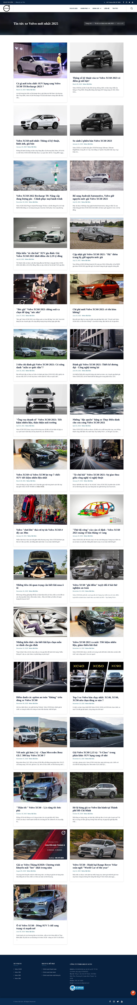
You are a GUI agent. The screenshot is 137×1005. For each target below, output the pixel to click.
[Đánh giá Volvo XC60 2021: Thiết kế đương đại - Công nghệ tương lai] (96, 344)
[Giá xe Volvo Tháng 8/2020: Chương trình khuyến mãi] (40, 844)
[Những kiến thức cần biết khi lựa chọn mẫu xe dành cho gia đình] (40, 621)
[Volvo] (40, 509)
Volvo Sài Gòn (30, 89)
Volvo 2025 (73, 8)
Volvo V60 (18, 972)
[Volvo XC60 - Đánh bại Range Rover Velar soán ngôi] (96, 844)
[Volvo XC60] (96, 564)
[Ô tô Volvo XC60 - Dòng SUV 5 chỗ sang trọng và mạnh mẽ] (40, 902)
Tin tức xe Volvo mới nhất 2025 (104, 23)
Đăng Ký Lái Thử (20, 2)
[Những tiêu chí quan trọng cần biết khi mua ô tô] (40, 564)
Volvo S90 (18, 975)
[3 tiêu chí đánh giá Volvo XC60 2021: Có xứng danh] (40, 344)
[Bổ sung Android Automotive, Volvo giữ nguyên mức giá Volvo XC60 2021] (96, 175)
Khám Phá (84, 8)
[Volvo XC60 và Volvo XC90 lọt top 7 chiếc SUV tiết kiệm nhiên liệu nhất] (40, 454)
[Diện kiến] (40, 232)
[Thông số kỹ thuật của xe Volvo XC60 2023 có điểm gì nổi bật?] (96, 57)
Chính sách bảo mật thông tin (51, 975)
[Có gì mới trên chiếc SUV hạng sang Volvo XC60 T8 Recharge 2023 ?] (40, 60)
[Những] (96, 399)
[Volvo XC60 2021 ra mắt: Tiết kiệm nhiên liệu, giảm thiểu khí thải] (96, 621)
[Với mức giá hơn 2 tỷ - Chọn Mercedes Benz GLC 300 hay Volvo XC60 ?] (40, 732)
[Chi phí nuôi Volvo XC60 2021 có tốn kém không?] (96, 289)
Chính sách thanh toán (49, 969)
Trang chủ (88, 23)
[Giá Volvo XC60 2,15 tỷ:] (96, 732)
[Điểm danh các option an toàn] (40, 677)
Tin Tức (115, 8)
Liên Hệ (106, 8)
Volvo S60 (18, 978)
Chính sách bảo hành (49, 972)
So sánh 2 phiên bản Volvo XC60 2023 (92, 140)
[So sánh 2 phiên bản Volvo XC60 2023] (96, 120)
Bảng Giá (96, 8)
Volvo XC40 (18, 969)
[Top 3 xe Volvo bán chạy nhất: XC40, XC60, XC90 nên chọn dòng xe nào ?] (96, 677)
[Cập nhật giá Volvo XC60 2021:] (96, 233)
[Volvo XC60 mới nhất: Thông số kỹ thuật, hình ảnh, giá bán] (40, 120)
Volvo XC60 (40, 486)
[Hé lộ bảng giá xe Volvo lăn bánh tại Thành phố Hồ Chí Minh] (96, 787)
